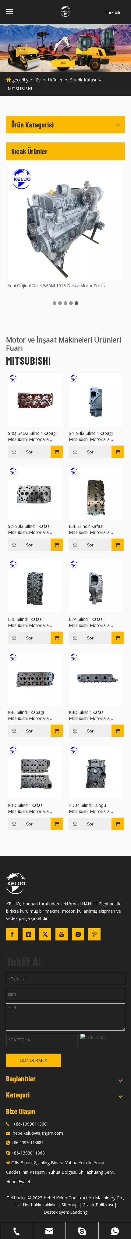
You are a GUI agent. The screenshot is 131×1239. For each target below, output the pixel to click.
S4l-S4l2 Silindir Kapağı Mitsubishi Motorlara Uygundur (91, 436)
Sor (29, 451)
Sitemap (70, 1205)
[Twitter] (45, 934)
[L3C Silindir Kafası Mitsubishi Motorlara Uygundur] (35, 586)
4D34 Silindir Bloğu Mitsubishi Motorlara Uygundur (89, 808)
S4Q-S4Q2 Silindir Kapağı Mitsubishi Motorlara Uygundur (32, 436)
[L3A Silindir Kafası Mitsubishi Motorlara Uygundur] (96, 586)
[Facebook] (12, 934)
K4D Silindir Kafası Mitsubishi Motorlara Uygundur (89, 715)
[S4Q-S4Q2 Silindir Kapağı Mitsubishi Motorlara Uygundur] (35, 400)
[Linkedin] (29, 934)
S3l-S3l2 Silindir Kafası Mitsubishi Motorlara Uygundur (29, 529)
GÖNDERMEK (33, 1060)
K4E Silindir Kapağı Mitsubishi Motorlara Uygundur (28, 715)
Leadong (78, 1212)
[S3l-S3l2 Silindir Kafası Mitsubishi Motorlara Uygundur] (35, 493)
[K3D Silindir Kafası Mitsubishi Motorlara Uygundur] (35, 772)
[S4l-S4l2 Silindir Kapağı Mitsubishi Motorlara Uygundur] (96, 400)
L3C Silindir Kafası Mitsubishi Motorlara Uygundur (28, 622)
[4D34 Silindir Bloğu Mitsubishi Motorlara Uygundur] (96, 772)
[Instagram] (78, 934)
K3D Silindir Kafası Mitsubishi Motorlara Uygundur (28, 808)
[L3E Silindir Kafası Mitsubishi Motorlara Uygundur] (96, 493)
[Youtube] (61, 934)
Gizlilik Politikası (98, 1205)
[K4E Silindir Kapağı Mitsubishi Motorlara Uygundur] (35, 679)
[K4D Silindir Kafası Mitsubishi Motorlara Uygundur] (96, 679)
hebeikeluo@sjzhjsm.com (38, 1133)
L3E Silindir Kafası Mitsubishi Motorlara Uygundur (89, 529)
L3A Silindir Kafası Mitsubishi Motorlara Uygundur (89, 622)
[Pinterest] (94, 934)
